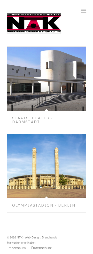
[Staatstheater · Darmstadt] (46, 79)
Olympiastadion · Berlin (43, 205)
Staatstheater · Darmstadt (32, 120)
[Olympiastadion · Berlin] (46, 166)
